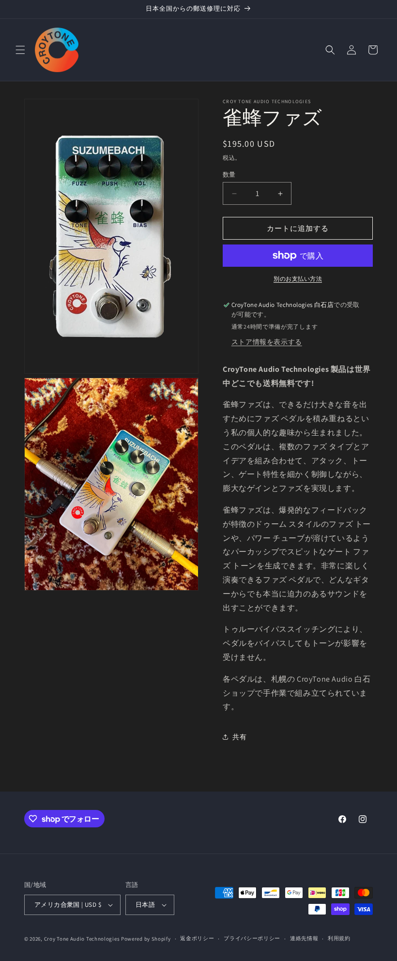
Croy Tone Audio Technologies (82, 938)
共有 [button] (239, 736)
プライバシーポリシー (252, 938)
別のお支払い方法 (298, 278)
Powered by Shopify (146, 938)
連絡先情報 (304, 938)
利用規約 (339, 938)
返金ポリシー (197, 938)
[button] (20, 50)
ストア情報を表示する (266, 341)
